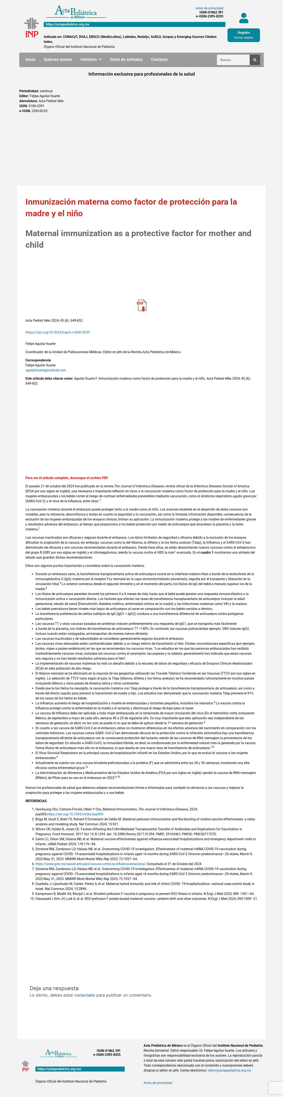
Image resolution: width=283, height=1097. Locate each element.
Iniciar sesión (243, 38)
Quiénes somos (58, 59)
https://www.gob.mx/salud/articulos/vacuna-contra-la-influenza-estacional (90, 864)
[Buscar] (255, 60)
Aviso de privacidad (209, 8)
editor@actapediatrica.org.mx (229, 1070)
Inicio (30, 59)
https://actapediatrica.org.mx (67, 24)
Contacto (159, 59)
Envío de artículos (126, 59)
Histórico (88, 59)
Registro (244, 33)
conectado (84, 995)
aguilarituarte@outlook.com (45, 370)
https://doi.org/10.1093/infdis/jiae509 (75, 814)
